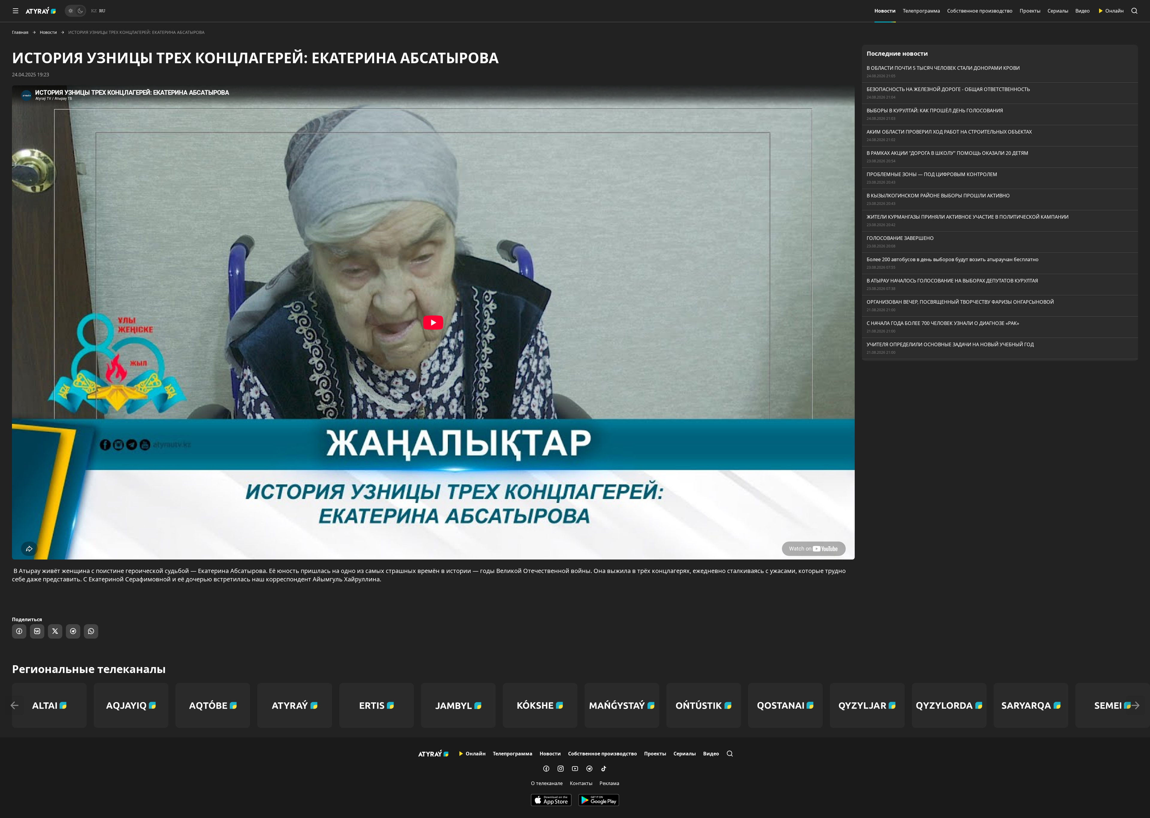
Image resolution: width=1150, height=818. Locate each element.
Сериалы (1058, 10)
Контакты (581, 783)
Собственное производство (980, 10)
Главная (20, 32)
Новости (885, 10)
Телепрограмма (921, 10)
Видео (1082, 10)
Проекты (1030, 10)
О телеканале (547, 783)
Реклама (609, 783)
